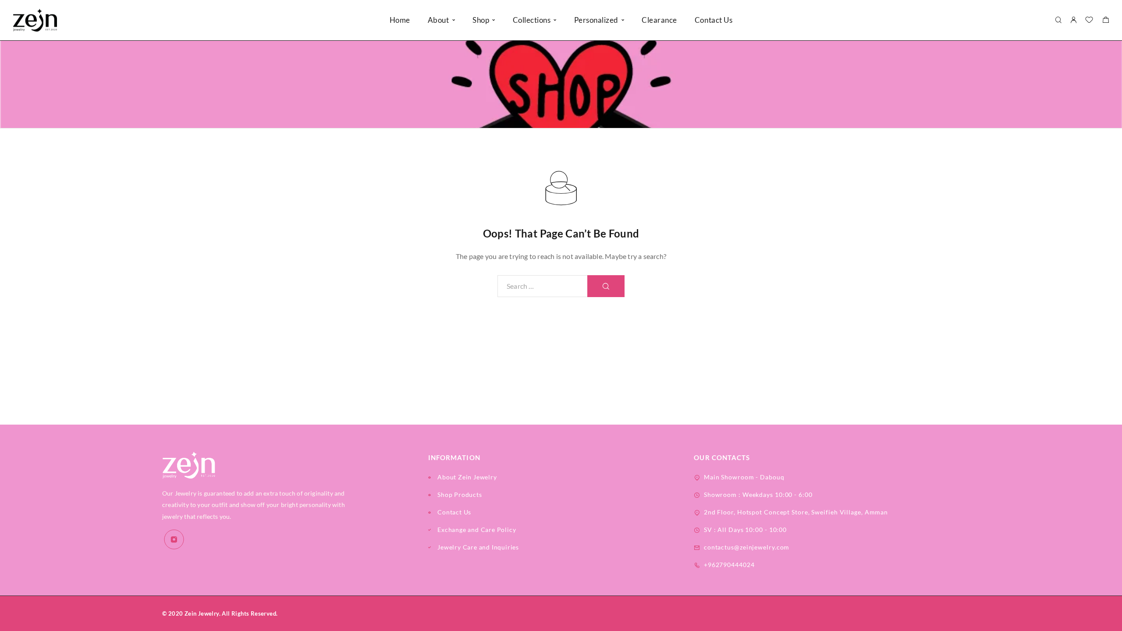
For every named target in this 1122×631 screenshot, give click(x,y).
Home (400, 20)
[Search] (1058, 20)
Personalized (596, 20)
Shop (480, 20)
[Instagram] (174, 539)
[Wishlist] (1089, 21)
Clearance (659, 20)
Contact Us (713, 20)
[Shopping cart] (1105, 21)
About (438, 20)
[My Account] (1073, 20)
